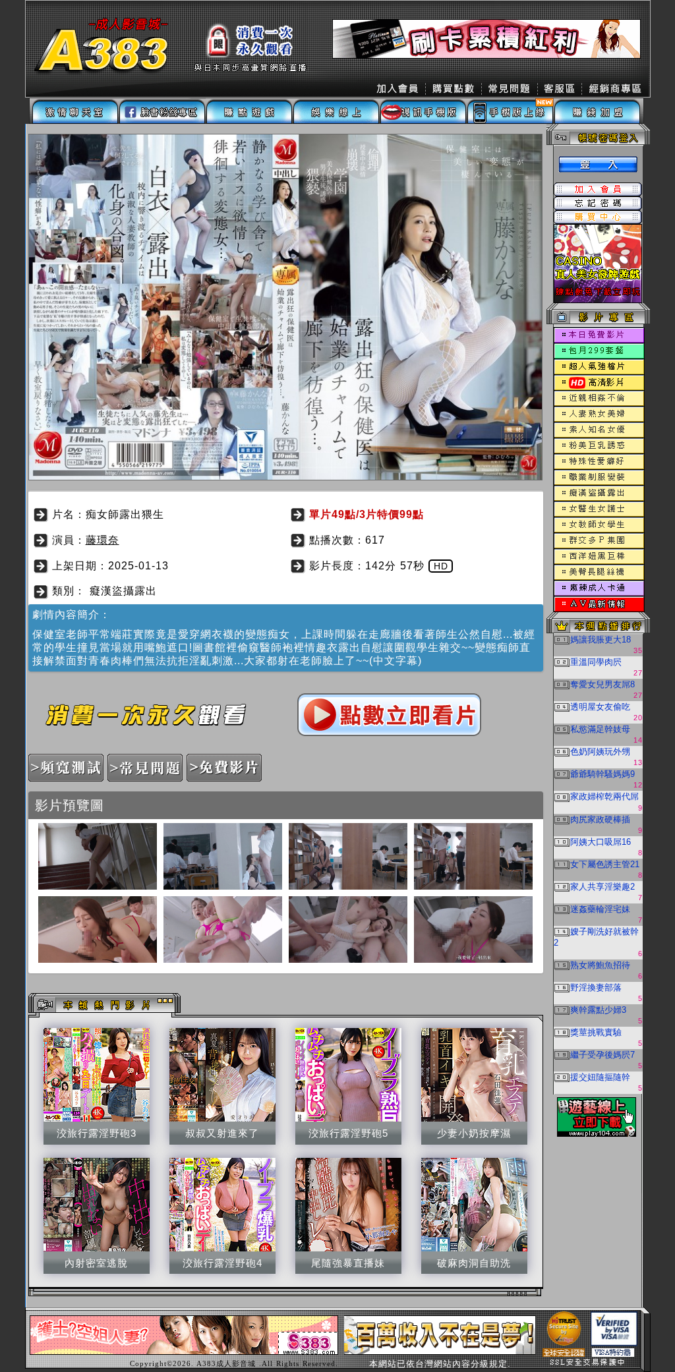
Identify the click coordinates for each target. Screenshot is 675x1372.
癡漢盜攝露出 (123, 590)
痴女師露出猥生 (125, 514)
